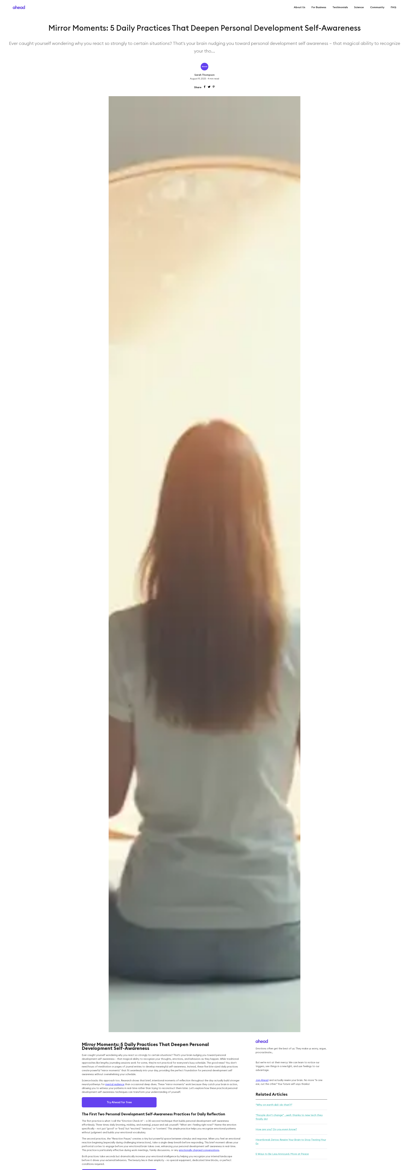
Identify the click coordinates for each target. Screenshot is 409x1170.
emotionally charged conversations (199, 1150)
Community (377, 7)
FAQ (393, 7)
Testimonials (340, 7)
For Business (319, 7)
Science (359, 7)
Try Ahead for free (119, 1102)
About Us (299, 7)
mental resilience (114, 1084)
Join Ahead (262, 1080)
